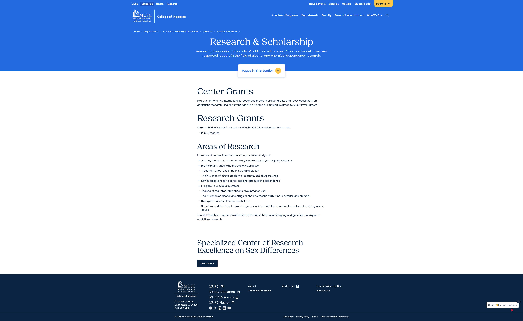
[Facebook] (210, 308)
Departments (309, 15)
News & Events (317, 3)
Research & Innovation (349, 15)
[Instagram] (219, 308)
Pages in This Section (261, 70)
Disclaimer (289, 316)
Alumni (252, 286)
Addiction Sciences (227, 31)
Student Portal (363, 3)
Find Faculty (290, 286)
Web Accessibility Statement (335, 316)
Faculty (326, 15)
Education (147, 3)
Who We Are (374, 15)
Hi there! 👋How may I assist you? (502, 305)
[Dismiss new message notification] (518, 302)
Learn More (207, 263)
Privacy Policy (302, 316)
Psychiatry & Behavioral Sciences (181, 31)
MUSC (135, 3)
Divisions (208, 31)
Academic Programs (285, 15)
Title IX (315, 316)
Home (137, 31)
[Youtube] (229, 308)
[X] (215, 308)
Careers (346, 3)
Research (172, 3)
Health (160, 3)
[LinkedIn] (224, 308)
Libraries (334, 3)
